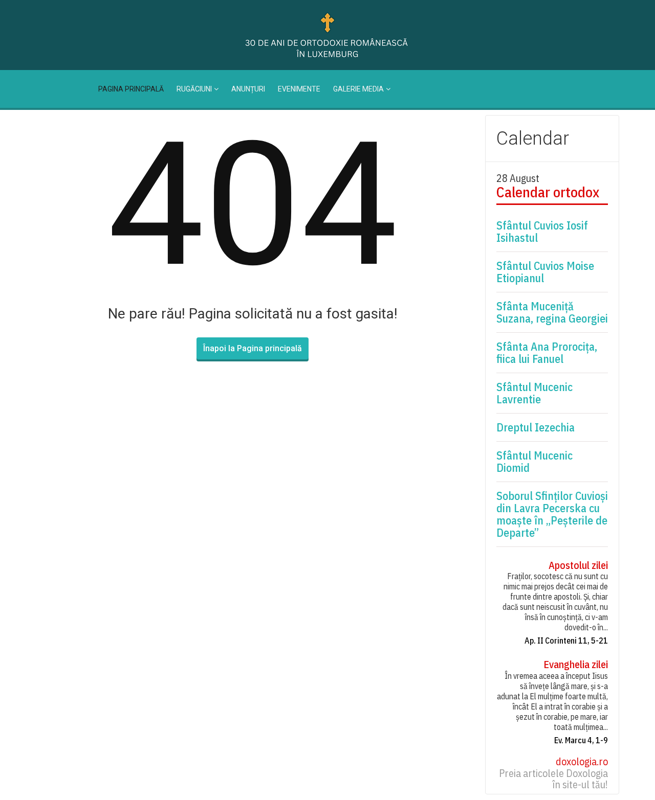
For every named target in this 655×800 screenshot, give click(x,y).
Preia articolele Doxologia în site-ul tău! (553, 779)
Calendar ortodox (547, 192)
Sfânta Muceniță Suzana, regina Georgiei (552, 312)
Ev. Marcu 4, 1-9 (581, 740)
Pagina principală (131, 89)
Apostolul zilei (578, 565)
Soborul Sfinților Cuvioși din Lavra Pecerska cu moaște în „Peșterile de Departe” (552, 514)
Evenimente (299, 89)
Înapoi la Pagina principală (252, 348)
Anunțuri (248, 89)
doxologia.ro (582, 761)
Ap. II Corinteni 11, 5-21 (566, 640)
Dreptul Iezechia (535, 427)
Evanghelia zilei (575, 664)
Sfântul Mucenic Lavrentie (534, 393)
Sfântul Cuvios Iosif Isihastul (542, 231)
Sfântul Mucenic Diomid (534, 461)
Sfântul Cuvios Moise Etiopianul (545, 272)
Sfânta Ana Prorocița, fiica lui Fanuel (546, 352)
